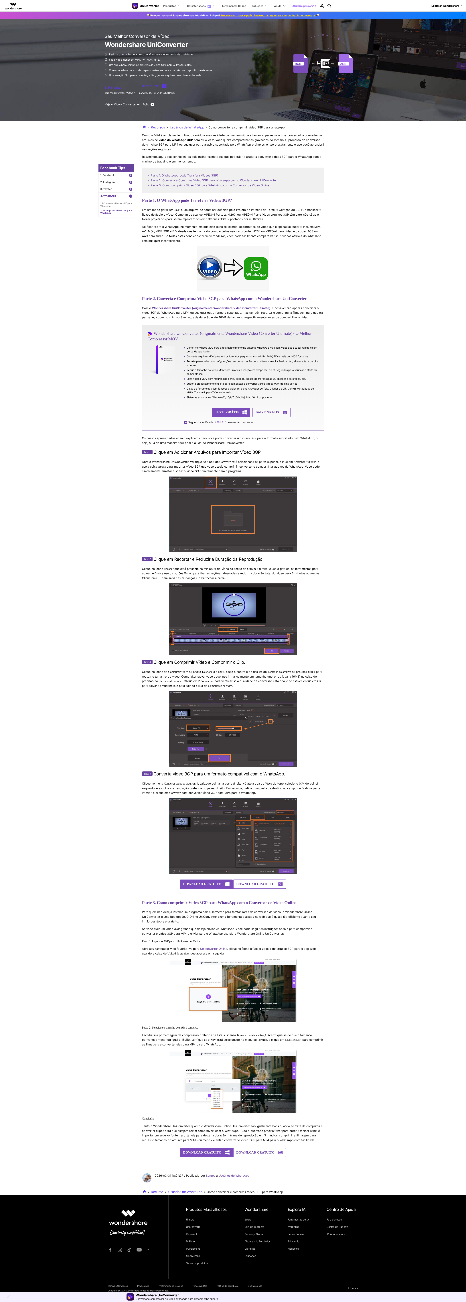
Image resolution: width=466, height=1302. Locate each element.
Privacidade (143, 1286)
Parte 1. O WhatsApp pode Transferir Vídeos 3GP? (184, 175)
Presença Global (253, 1234)
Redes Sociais (296, 1234)
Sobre (247, 1219)
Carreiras (249, 1248)
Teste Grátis (227, 412)
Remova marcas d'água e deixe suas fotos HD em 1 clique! (233, 15)
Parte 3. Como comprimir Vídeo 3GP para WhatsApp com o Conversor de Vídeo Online (210, 185)
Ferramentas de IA (298, 1219)
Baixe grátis (267, 412)
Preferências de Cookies (171, 1286)
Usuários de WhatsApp (187, 127)
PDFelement (193, 1248)
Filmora (190, 1219)
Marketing (294, 1226)
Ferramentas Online (234, 5)
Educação (250, 1255)
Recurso (157, 1192)
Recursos (158, 127)
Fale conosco (334, 1219)
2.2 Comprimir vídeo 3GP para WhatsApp (116, 211)
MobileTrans (193, 1255)
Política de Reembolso (228, 1286)
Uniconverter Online (213, 948)
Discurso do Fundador (257, 1241)
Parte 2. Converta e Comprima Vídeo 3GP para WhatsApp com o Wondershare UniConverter (214, 180)
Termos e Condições (118, 1286)
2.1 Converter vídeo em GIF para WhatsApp (116, 204)
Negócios (293, 1248)
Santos (210, 1175)
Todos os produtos (197, 1263)
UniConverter (193, 1226)
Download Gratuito (202, 884)
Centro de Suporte (337, 1226)
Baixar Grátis (113, 87)
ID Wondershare (336, 1234)
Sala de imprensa (254, 1226)
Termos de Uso (199, 1286)
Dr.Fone (190, 1241)
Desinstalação (255, 1286)
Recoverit (191, 1234)
